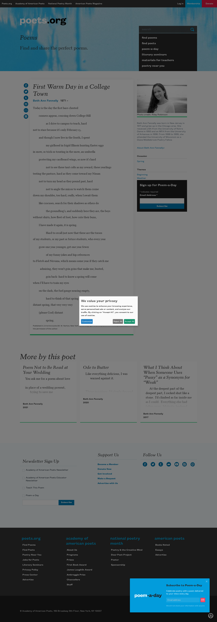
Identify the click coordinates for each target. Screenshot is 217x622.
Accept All (129, 321)
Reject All (118, 321)
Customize (87, 321)
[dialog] (108, 311)
